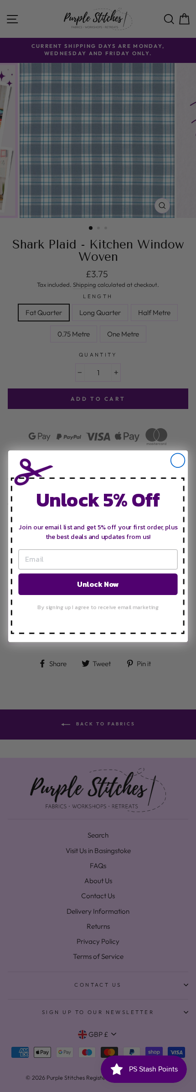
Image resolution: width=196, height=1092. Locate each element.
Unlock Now (98, 583)
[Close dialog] (178, 460)
